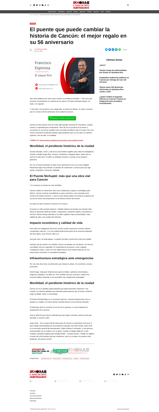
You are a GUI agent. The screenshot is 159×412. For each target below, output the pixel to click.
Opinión (108, 11)
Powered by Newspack (123, 409)
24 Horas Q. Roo (42, 49)
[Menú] (30, 5)
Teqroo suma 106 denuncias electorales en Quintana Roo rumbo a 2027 (111, 89)
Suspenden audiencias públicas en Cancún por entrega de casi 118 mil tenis (114, 80)
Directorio (33, 390)
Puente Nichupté (84, 358)
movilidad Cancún (67, 358)
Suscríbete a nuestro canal (66, 118)
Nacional (69, 11)
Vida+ (102, 11)
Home (31, 14)
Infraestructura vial (46, 358)
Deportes (96, 11)
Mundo (76, 11)
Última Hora (36, 14)
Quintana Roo (52, 11)
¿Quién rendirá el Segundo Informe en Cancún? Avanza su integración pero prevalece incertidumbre (112, 100)
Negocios (82, 11)
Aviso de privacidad (35, 396)
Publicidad (33, 401)
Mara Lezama (57, 358)
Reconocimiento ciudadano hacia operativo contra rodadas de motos (61, 140)
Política (89, 11)
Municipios (61, 11)
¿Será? (102, 65)
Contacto (32, 393)
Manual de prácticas (36, 398)
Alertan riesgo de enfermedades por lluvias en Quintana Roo (113, 71)
